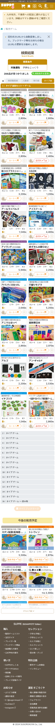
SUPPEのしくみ (11, 665)
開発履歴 (33, 715)
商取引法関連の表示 (38, 696)
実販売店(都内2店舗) (39, 708)
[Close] (48, 37)
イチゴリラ (6, 399)
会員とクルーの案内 (13, 676)
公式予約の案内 (11, 653)
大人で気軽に (35, 641)
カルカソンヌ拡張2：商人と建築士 (40, 95)
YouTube (8, 704)
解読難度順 (13, 80)
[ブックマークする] (24, 123)
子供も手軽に (35, 634)
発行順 (36, 80)
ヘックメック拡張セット (37, 133)
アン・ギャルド (35, 361)
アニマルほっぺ (9, 323)
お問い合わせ (35, 711)
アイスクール (35, 209)
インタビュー (35, 669)
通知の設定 (9, 696)
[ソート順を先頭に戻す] (3, 81)
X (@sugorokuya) (13, 700)
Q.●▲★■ (35, 570)
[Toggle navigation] (51, 6)
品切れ (39, 160)
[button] (41, 73)
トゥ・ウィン (34, 532)
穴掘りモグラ (35, 285)
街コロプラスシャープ (12, 171)
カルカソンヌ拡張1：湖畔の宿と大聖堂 (14, 95)
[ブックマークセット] (28, 6)
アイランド (6, 247)
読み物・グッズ (36, 653)
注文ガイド (9, 637)
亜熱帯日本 (34, 323)
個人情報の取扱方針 (38, 692)
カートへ (13, 122)
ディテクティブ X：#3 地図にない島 (14, 570)
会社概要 (33, 704)
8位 (32, 175)
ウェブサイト (35, 700)
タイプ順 (48, 80)
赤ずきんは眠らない (39, 247)
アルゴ (4, 361)
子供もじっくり (36, 637)
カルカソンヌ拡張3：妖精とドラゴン (13, 133)
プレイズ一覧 (10, 641)
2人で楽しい (35, 649)
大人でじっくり (36, 645)
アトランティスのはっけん (10, 285)
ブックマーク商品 (12, 645)
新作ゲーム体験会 (37, 665)
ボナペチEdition (11, 669)
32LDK (33, 171)
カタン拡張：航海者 (11, 532)
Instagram (9, 708)
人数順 (25, 80)
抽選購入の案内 (11, 649)
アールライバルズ (10, 209)
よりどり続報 (10, 692)
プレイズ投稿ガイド (13, 680)
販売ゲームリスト (12, 634)
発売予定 (11, 559)
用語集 (8, 673)
